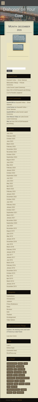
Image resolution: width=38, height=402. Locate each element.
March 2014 (10, 281)
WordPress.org (11, 353)
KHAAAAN (10, 381)
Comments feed (12, 350)
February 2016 (11, 265)
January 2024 (11, 170)
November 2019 (12, 228)
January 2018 (11, 252)
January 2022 (11, 207)
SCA (8, 312)
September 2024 (12, 157)
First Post (10, 372)
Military (22, 381)
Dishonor (9, 369)
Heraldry (9, 375)
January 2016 (11, 268)
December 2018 (12, 241)
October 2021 (11, 210)
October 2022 (11, 199)
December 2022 (12, 197)
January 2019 (11, 239)
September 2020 (12, 223)
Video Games (11, 320)
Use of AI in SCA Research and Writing (18, 90)
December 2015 (12, 270)
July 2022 (10, 202)
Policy (15, 383)
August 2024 (10, 160)
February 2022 (11, 204)
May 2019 (10, 236)
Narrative (9, 383)
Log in (8, 345)
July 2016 (10, 260)
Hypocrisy (21, 375)
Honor (15, 375)
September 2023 (12, 175)
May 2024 (10, 165)
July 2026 (10, 133)
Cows (25, 363)
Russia (27, 383)
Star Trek (14, 386)
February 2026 (11, 136)
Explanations (10, 296)
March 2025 (10, 144)
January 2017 (11, 257)
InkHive (19, 400)
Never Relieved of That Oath (18, 58)
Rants (8, 307)
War (14, 392)
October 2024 (11, 154)
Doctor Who (21, 369)
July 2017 (10, 255)
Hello (24, 372)
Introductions (11, 299)
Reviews (9, 309)
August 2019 (10, 231)
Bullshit (20, 363)
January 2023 (11, 194)
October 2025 (11, 138)
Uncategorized (11, 317)
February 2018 (11, 249)
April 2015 (10, 278)
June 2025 (10, 141)
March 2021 (10, 215)
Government (17, 372)
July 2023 (10, 178)
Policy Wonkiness (12, 304)
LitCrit (16, 381)
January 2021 (11, 218)
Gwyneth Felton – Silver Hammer (17, 80)
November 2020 (12, 220)
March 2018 (10, 247)
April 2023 (10, 186)
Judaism (9, 301)
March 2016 (10, 262)
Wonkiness (20, 392)
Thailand (9, 314)
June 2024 (10, 162)
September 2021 (12, 212)
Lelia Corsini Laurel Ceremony (16, 87)
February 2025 (11, 146)
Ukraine (9, 392)
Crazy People (11, 366)
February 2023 (11, 191)
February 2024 (11, 168)
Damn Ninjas (20, 366)
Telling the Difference (13, 389)
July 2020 (10, 226)
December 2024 (12, 149)
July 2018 (10, 244)
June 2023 (10, 181)
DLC (15, 369)
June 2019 (10, 233)
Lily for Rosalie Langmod (14, 93)
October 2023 (11, 173)
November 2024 (12, 152)
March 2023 (10, 189)
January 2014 (11, 284)
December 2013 (12, 286)
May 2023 (10, 183)
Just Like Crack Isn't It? (22, 378)
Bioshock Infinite (11, 363)
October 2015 (11, 273)
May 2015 (10, 276)
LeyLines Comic (12, 336)
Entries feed (10, 348)
